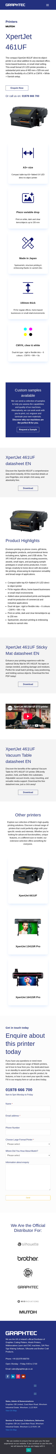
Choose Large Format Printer (20, 1140)
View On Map (11, 1411)
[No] (52, 1446)
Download (28, 488)
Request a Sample (28, 429)
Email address (13, 1116)
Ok (28, 1450)
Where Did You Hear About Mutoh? (22, 1151)
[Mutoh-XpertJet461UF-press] (28, 533)
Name (9, 1104)
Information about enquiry (17, 1162)
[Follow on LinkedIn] (13, 1376)
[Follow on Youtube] (23, 1376)
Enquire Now (17, 88)
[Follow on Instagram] (18, 1376)
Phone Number (13, 1128)
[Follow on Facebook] (8, 1376)
